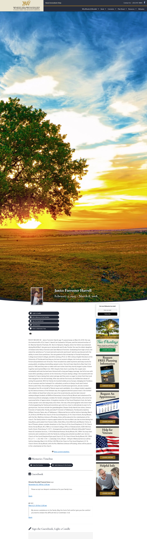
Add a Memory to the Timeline (40, 317)
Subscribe (107, 314)
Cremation (111, 9)
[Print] (30, 333)
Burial (102, 9)
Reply (30, 496)
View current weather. (62, 452)
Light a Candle (36, 313)
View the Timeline (38, 465)
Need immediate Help (53, 3)
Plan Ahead (121, 9)
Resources (131, 9)
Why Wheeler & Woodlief (89, 9)
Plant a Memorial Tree (39, 328)
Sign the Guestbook (37, 321)
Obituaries (141, 9)
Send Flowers (36, 325)
